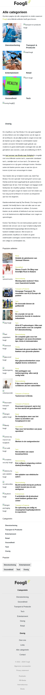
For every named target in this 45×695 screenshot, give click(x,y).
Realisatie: (22, 676)
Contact (23, 655)
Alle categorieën (22, 650)
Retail (28, 73)
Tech (28, 98)
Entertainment (11, 73)
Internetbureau (22, 684)
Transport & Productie (31, 46)
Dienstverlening (12, 45)
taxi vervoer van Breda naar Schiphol (20, 155)
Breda (22, 689)
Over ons (22, 640)
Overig (8, 124)
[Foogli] (22, 3)
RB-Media (22, 680)
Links (22, 645)
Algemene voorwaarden (22, 666)
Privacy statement (22, 670)
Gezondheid (10, 98)
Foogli (5, 19)
